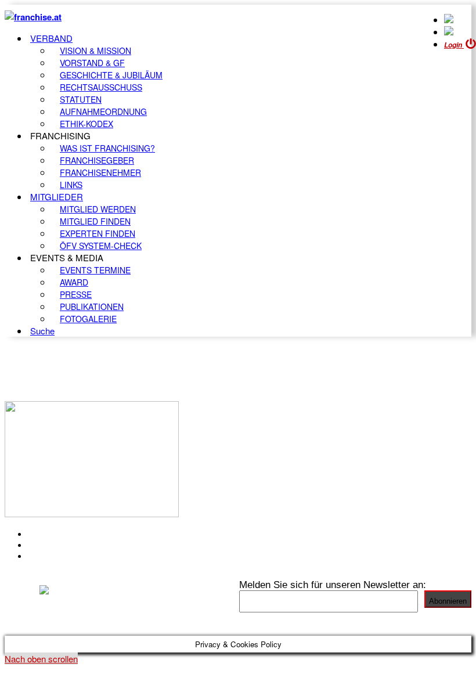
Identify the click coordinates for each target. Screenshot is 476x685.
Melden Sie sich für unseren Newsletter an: (332, 584)
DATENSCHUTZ (63, 556)
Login (454, 45)
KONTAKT (50, 534)
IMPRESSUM (57, 545)
